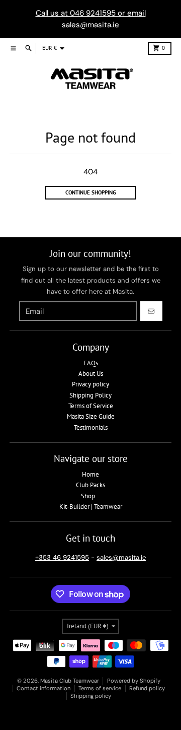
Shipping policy (90, 695)
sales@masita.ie (121, 557)
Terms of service (99, 688)
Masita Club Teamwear (69, 680)
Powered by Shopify (133, 680)
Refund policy (147, 688)
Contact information (43, 688)
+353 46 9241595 (62, 557)
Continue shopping (90, 192)
